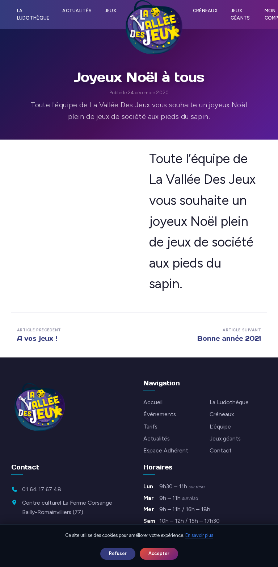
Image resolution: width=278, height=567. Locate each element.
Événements (159, 414)
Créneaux (205, 10)
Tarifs (150, 426)
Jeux (110, 10)
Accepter (158, 553)
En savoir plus (199, 535)
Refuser (118, 553)
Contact (221, 450)
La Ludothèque (33, 14)
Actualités (77, 10)
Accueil (153, 402)
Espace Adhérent (165, 450)
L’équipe (220, 426)
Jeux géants (240, 14)
